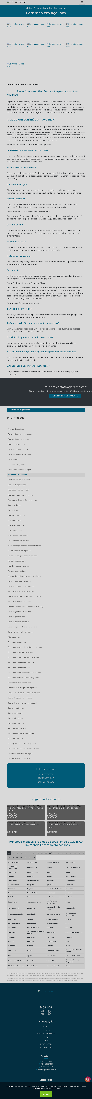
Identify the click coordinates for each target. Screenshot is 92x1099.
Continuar (46, 1094)
